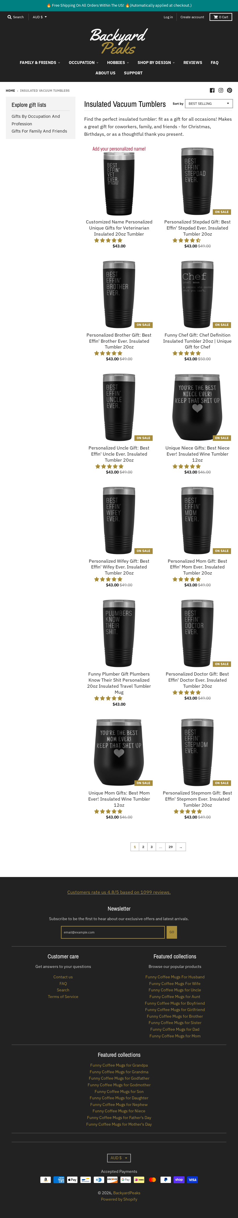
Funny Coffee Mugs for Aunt (174, 996)
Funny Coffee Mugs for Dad (174, 1029)
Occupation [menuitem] (82, 62)
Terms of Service (63, 996)
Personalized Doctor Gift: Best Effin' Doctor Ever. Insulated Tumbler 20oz (197, 680)
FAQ (63, 983)
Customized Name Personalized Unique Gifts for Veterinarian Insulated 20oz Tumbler (119, 228)
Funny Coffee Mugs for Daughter (119, 1097)
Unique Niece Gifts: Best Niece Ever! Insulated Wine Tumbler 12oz (197, 454)
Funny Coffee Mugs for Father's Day (119, 1117)
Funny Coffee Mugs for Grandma (119, 1071)
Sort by (178, 104)
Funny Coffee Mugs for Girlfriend (175, 1009)
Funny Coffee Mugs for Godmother (119, 1084)
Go (172, 932)
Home (10, 91)
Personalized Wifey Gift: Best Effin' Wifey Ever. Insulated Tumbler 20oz (119, 567)
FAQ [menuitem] (215, 62)
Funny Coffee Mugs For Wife (175, 983)
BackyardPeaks (126, 1192)
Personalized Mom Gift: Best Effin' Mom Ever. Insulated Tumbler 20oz (197, 567)
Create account (192, 17)
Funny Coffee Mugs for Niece (119, 1111)
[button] (108, 240)
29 (171, 847)
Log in (168, 17)
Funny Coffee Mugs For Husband (175, 976)
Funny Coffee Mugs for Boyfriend (175, 1003)
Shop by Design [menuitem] (154, 62)
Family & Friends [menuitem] (38, 62)
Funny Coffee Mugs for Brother (175, 1016)
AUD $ (38, 17)
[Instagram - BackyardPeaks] (220, 90)
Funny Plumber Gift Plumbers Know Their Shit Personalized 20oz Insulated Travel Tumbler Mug (119, 683)
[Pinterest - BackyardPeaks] (229, 90)
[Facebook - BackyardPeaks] (212, 90)
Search (63, 990)
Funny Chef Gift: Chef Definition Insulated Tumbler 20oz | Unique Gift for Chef (197, 341)
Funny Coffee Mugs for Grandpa (119, 1065)
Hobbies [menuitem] (116, 62)
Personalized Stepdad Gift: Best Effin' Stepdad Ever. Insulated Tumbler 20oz (197, 228)
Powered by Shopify (119, 1199)
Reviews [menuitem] (192, 62)
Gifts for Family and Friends (39, 131)
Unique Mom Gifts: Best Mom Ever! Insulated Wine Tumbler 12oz (119, 799)
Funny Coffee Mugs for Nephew (119, 1104)
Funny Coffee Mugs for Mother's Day (119, 1124)
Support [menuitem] (133, 73)
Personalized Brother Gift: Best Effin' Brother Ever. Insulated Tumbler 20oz (119, 341)
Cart (223, 17)
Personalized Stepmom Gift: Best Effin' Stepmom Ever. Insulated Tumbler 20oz (197, 799)
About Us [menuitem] (105, 73)
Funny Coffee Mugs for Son (119, 1091)
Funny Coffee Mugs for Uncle (175, 990)
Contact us (63, 976)
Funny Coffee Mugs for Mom (175, 1036)
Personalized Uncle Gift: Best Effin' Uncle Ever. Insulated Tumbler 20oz (119, 454)
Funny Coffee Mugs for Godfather (119, 1078)
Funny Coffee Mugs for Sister (175, 1022)
